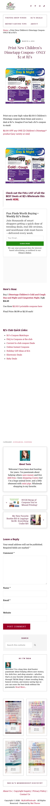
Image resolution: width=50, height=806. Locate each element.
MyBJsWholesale (28, 801)
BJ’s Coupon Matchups (18, 335)
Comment (9, 553)
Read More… (21, 687)
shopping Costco (30, 478)
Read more (15, 728)
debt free (11, 478)
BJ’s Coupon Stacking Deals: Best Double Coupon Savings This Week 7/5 (37, 752)
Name (7, 588)
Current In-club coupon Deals (21, 343)
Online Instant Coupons (18, 347)
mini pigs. (27, 483)
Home (5, 30)
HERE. (16, 199)
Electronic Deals (14, 355)
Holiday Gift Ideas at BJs (18, 351)
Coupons (28, 442)
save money (28, 475)
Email (7, 600)
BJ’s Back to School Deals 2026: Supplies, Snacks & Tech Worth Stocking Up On (36, 712)
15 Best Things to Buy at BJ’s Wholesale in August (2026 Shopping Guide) (13, 712)
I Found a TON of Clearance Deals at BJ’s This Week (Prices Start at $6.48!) (13, 752)
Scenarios (18, 442)
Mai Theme (35, 803)
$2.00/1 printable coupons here (27, 306)
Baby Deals (12, 359)
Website (7, 613)
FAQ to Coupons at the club (19, 339)
